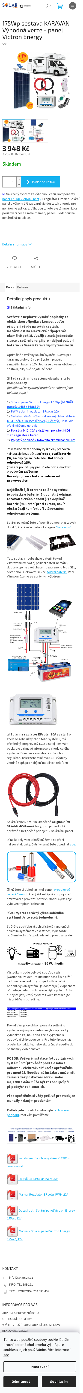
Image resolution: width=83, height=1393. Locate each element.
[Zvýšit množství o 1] (18, 179)
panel (6, 199)
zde (6, 1355)
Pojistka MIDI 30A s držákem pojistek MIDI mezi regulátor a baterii (38, 433)
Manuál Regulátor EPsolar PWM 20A (43, 1194)
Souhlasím (59, 1381)
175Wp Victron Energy (26, 199)
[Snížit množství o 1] (18, 184)
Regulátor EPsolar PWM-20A (38, 1178)
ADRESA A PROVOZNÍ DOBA (20, 1313)
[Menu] (72, 5)
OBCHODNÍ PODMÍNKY (17, 1319)
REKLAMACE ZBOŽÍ (15, 1331)
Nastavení (39, 1366)
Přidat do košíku (43, 182)
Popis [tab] (10, 287)
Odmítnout (21, 1381)
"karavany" (63, 527)
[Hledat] (48, 5)
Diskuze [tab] (22, 287)
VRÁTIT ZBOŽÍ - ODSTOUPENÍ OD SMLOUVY (31, 1325)
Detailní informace (14, 244)
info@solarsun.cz (21, 1277)
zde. (73, 844)
